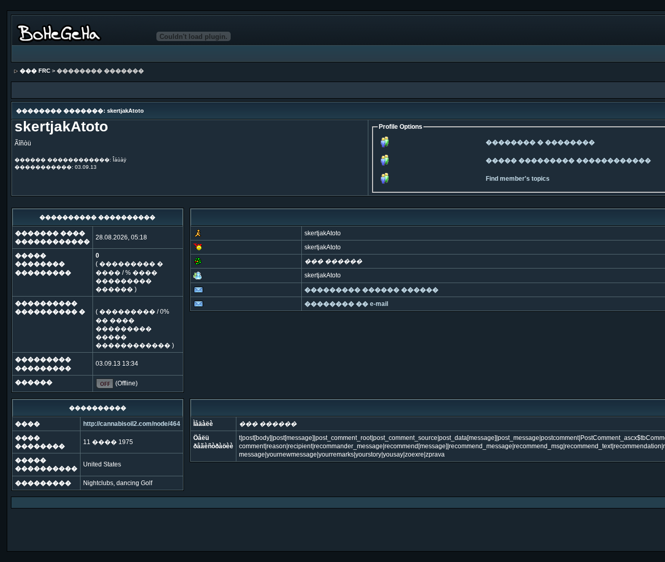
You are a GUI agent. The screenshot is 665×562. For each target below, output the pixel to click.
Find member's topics (518, 178)
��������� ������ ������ (371, 289)
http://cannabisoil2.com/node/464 (131, 423)
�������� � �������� (540, 142)
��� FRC (35, 71)
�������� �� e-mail (346, 303)
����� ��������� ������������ (568, 160)
